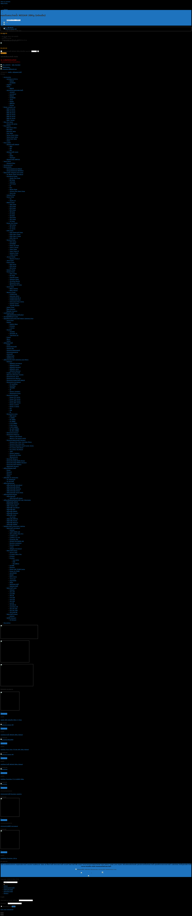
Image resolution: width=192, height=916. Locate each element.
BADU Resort (14, 290)
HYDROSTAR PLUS (15, 300)
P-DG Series (13, 425)
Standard (12, 158)
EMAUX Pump (11, 202)
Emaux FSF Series (15, 397)
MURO (11, 156)
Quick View (4, 714)
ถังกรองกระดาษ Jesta (13, 376)
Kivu (11, 187)
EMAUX (12, 81)
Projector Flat (14, 539)
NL (10, 412)
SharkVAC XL (13, 333)
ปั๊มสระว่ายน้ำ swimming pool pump (13, 173)
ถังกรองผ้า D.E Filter (15, 455)
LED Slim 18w (13, 609)
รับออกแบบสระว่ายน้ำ (9, 11)
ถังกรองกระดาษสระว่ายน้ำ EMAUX (16, 380)
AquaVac (12, 332)
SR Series (12, 227)
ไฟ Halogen (13, 620)
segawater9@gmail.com (9, 69)
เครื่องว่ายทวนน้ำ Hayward (14, 489)
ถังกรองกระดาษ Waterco (14, 378)
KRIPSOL (12, 103)
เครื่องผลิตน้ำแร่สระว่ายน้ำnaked (15, 315)
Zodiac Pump (10, 307)
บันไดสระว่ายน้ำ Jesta (12, 152)
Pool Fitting (7, 126)
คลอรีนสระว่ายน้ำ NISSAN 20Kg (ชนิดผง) (12, 735)
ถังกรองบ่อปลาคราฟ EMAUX (14, 169)
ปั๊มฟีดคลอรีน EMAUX (12, 502)
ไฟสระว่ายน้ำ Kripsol (12, 614)
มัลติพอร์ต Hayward (15, 367)
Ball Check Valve (12, 128)
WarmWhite (16, 564)
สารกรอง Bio (10, 348)
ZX (10, 390)
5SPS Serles (13, 274)
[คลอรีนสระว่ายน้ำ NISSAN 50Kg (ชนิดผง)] (10, 25)
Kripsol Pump (10, 262)
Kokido (12, 101)
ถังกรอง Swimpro (15, 453)
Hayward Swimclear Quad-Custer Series (22, 446)
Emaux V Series (14, 406)
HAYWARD (12, 83)
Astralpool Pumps (12, 176)
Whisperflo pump (15, 283)
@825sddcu (6, 67)
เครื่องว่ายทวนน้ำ (11, 496)
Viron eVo (13, 193)
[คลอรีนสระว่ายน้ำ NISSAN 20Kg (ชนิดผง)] (10, 23)
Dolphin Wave (14, 324)
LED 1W (12, 595)
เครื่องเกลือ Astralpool (13, 507)
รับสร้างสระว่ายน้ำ (8, 13)
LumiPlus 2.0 (13, 536)
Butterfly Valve (11, 131)
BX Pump (12, 180)
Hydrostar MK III (14, 296)
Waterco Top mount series (18, 438)
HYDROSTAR (13, 294)
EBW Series (13, 416)
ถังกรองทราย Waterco (13, 435)
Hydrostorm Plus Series (17, 302)
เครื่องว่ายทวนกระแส (9, 483)
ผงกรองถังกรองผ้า (12, 347)
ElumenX (12, 567)
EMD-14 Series (11, 111)
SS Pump (12, 221)
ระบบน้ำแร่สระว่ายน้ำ (9, 313)
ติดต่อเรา (6, 893)
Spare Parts (7, 161)
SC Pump (12, 214)
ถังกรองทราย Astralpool (14, 382)
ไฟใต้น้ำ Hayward (11, 618)
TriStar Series (14, 255)
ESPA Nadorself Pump (16, 232)
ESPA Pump (10, 231)
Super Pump (13, 249)
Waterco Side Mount (16, 436)
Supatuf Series (14, 304)
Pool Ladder (7, 143)
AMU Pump (13, 204)
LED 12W (12, 592)
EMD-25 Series (11, 116)
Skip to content (5, 1)
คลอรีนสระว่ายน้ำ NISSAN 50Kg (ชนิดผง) (12, 764)
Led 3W (12, 603)
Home (2, 20)
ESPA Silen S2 (14, 238)
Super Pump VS (14, 251)
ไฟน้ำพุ (11, 582)
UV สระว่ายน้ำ (10, 481)
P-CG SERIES (13, 423)
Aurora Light (13, 552)
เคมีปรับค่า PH (10, 358)
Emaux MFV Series (15, 403)
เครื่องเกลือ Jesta (11, 515)
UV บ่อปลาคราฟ (11, 479)
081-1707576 (6, 65)
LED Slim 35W (14, 610)
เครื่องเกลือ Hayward (12, 513)
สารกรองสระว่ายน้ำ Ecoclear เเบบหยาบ (11, 794)
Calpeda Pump (11, 195)
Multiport (9, 362)
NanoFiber (13, 386)
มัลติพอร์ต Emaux (14, 365)
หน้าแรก (6, 9)
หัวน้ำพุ (8, 86)
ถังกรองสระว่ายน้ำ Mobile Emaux (16, 461)
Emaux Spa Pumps (12, 223)
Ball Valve (9, 129)
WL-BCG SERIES (14, 431)
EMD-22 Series (11, 115)
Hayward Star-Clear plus (17, 444)
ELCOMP (12, 566)
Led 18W (12, 594)
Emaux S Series (14, 405)
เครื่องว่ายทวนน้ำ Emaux (16, 498)
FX (10, 186)
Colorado (12, 182)
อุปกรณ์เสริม (13, 580)
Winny (8, 339)
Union (8, 141)
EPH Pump (13, 208)
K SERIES (12, 418)
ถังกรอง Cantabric (15, 391)
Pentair (12, 105)
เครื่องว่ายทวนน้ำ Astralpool (14, 485)
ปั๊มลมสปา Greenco (12, 311)
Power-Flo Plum (14, 245)
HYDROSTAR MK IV (15, 298)
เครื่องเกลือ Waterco (12, 522)
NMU (11, 146)
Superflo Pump (14, 277)
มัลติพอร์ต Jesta (14, 369)
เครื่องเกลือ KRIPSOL (12, 519)
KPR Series (13, 266)
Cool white (16, 560)
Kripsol (9, 337)
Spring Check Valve (12, 135)
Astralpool (13, 94)
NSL (11, 150)
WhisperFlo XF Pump (16, 285)
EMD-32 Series (11, 118)
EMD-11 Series (11, 109)
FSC (11, 408)
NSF (11, 148)
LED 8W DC (13, 605)
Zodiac (9, 341)
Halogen (12, 530)
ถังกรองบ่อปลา (8, 167)
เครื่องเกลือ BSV (11, 509)
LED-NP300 (13, 573)
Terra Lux (13, 579)
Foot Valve (10, 133)
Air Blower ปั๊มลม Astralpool (15, 174)
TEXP (11, 451)
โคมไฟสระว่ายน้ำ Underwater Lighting (14, 526)
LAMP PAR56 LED (15, 532)
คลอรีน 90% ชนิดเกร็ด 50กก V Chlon (11, 720)
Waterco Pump (11, 292)
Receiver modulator (16, 543)
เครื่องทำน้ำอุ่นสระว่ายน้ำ (10, 468)
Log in (13, 906)
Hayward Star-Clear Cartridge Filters (21, 442)
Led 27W (12, 599)
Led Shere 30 (14, 607)
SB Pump (12, 212)
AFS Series (13, 225)
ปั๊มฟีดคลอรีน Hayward (13, 504)
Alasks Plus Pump (15, 178)
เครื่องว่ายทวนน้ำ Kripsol (13, 491)
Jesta (11, 100)
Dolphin (9, 322)
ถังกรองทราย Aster (15, 393)
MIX (11, 154)
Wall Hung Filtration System (15, 375)
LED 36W (12, 601)
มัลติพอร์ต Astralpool (16, 363)
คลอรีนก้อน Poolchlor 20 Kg (9, 858)
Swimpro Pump (14, 253)
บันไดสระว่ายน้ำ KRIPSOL (13, 159)
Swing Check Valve (12, 137)
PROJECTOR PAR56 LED (17, 541)
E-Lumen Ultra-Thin (16, 554)
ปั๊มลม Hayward (11, 309)
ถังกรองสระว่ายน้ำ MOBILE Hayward (16, 463)
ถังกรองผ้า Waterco (12, 459)
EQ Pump (12, 275)
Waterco (9, 474)
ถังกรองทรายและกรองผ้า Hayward (16, 440)
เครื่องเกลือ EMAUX (12, 511)
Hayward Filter (11, 163)
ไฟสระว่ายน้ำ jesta (11, 588)
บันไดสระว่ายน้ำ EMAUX (13, 144)
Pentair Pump (11, 272)
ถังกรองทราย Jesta (12, 414)
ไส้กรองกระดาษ (14, 457)
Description (7, 623)
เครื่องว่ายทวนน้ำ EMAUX (13, 487)
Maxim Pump (13, 189)
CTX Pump (13, 184)
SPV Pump (13, 219)
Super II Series (14, 247)
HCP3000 (13, 244)
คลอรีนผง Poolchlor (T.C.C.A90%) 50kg (12, 779)
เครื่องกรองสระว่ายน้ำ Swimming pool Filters (16, 360)
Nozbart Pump (11, 270)
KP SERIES (13, 420)
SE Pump (12, 216)
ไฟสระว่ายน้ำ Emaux (12, 551)
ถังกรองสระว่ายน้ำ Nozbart (14, 464)
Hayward (9, 330)
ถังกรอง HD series (12, 124)
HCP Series (13, 242)
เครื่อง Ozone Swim (12, 506)
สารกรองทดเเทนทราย (12, 352)
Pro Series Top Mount (16, 449)
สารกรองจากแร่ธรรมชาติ (13, 350)
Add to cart (3, 53)
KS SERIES (12, 421)
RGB (14, 562)
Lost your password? (7, 909)
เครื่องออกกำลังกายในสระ (10, 494)
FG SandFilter (14, 384)
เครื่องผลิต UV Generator (11, 478)
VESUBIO (12, 388)
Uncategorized (8, 165)
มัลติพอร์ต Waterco (15, 371)
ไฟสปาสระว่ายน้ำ (14, 586)
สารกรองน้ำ (10, 354)
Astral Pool (10, 320)
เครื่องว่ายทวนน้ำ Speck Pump (15, 493)
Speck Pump (10, 287)
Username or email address (9, 900)
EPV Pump (13, 210)
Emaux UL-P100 (15, 571)
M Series (12, 326)
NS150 (12, 575)
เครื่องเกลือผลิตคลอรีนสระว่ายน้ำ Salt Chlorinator (17, 500)
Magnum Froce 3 (15, 259)
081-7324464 (16, 65)
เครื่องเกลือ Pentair (12, 521)
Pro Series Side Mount (16, 448)
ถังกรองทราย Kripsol (12, 433)
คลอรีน (18, 20)
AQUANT (12, 92)
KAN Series (13, 264)
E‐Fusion (12, 556)
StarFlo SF (13, 201)
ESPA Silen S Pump (15, 236)
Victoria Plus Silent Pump (17, 191)
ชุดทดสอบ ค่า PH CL (12, 79)
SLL (11, 199)
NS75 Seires (13, 577)
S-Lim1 (12, 547)
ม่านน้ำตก (9, 85)
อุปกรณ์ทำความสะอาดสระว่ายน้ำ (15, 90)
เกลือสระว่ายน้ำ (10, 356)
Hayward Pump (11, 240)
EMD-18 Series (11, 113)
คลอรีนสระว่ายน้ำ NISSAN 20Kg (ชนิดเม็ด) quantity (17, 51)
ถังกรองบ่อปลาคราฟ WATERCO (15, 171)
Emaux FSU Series (15, 399)
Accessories (7, 77)
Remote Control (14, 545)
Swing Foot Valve (12, 139)
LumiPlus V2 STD (15, 537)
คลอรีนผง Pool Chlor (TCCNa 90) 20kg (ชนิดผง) (15, 749)
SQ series (12, 517)
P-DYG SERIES (14, 427)
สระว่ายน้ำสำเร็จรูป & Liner (11, 317)
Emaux (8, 470)
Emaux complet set (9, 107)
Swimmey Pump (14, 279)
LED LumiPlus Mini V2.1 (16, 534)
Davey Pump (10, 197)
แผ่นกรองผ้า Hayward (13, 466)
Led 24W (12, 597)
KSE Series (13, 268)
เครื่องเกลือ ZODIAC (12, 524)
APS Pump (13, 206)
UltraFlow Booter (15, 281)
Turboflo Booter (14, 305)
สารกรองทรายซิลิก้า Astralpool (9, 826)
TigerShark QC (14, 335)
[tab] (97, 623)
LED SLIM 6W (13, 612)
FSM (11, 410)
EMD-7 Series (11, 120)
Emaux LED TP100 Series (17, 569)
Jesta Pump (10, 260)
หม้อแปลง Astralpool (16, 549)
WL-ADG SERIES (14, 429)
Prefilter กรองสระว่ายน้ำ (13, 373)
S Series (12, 328)
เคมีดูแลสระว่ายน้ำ (10, 20)
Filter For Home (8, 122)
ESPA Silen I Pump (15, 234)
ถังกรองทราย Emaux (12, 395)
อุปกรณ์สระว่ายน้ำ (8, 891)
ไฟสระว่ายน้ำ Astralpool (13, 528)
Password (4, 903)
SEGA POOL (4, 3)
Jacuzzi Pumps (11, 257)
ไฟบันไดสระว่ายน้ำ (14, 584)
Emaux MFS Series (15, 401)
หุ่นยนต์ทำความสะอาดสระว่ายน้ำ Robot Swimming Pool (18, 318)
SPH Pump (13, 217)
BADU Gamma (14, 289)
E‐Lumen (12, 558)
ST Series (12, 229)
